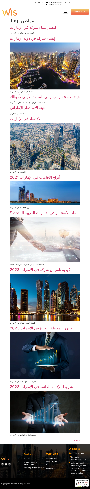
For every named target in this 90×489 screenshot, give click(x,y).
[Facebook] (35, 2)
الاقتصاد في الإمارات (25, 118)
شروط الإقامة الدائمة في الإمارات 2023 (41, 386)
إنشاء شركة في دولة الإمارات (32, 38)
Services (28, 454)
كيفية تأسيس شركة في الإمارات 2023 (40, 269)
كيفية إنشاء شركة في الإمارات (33, 27)
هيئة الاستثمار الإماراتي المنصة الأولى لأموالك (45, 97)
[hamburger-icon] (65, 12)
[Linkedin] (6, 464)
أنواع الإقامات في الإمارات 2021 (35, 177)
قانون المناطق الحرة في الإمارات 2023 (41, 328)
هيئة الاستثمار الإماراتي (27, 107)
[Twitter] (39, 2)
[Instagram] (42, 2)
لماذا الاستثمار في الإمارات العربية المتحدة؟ (44, 212)
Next (77, 440)
